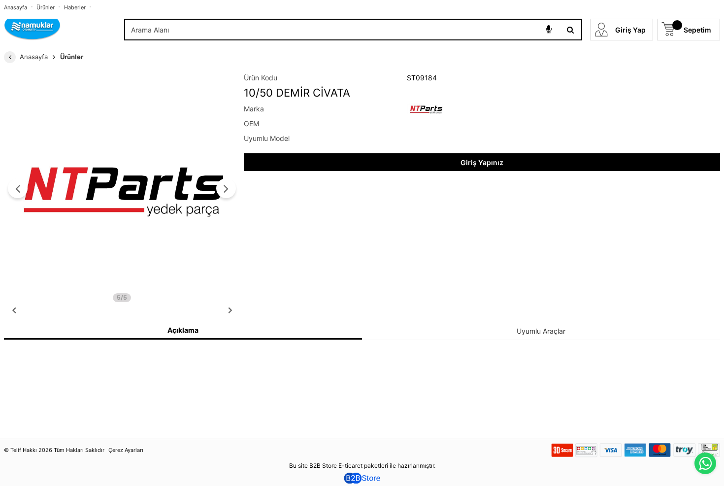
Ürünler (45, 7)
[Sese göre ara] (548, 29)
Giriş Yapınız (482, 162)
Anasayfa (15, 7)
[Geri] (10, 57)
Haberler (75, 7)
